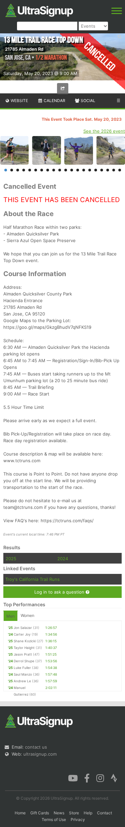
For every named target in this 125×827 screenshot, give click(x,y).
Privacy (78, 819)
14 (83, 170)
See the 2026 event (104, 131)
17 (101, 170)
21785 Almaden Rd (24, 49)
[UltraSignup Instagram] (100, 777)
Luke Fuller (22, 668)
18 (107, 170)
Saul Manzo (23, 674)
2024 (62, 558)
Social (87, 100)
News (59, 812)
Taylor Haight (24, 648)
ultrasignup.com (40, 754)
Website (19, 100)
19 (113, 170)
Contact (104, 812)
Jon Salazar (23, 628)
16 (95, 170)
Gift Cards (39, 812)
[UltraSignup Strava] (114, 777)
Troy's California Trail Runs (32, 579)
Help (88, 812)
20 (119, 170)
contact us (36, 747)
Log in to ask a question (60, 592)
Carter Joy (22, 634)
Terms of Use (54, 819)
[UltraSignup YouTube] (72, 777)
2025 (11, 558)
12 (71, 170)
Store (74, 812)
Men (10, 616)
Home (20, 812)
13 (77, 170)
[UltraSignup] (39, 10)
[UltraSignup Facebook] (87, 777)
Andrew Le (22, 681)
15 (89, 170)
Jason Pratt (23, 654)
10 (59, 170)
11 (65, 170)
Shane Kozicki (25, 641)
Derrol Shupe (24, 661)
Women (27, 615)
